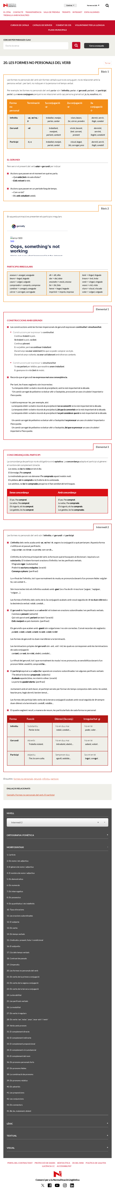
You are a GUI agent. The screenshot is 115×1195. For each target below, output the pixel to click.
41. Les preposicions (15, 1092)
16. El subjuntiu (13, 946)
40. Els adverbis (13, 1086)
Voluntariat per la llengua (90, 25)
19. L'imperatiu (13, 964)
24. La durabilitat (14, 995)
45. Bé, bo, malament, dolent (19, 1111)
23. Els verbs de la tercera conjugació (23, 989)
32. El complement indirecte (19, 1038)
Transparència (33, 12)
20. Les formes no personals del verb (22, 970)
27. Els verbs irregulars (17, 1013)
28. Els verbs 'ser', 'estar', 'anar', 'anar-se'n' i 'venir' (27, 1019)
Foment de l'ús (63, 25)
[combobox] (56, 822)
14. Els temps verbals (16, 934)
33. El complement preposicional (21, 1044)
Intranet (77, 12)
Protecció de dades (45, 1163)
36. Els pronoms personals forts (20, 1062)
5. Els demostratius (15, 879)
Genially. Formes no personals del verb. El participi (31, 794)
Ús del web (78, 1163)
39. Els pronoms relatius (17, 1080)
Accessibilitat (64, 1166)
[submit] (76, 45)
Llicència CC (48, 1166)
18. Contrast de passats (17, 958)
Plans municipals (57, 30)
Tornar (108, 63)
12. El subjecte (13, 922)
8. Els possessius (14, 897)
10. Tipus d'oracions (15, 909)
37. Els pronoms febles (16, 1068)
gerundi (37, 778)
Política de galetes (96, 1163)
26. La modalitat (14, 1007)
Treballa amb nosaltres (16, 15)
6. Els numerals (13, 885)
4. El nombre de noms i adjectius (21, 873)
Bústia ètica (63, 1163)
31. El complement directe (18, 1031)
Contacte (18, 12)
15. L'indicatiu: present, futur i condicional (25, 940)
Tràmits (66, 12)
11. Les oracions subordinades (20, 916)
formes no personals (23, 778)
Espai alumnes (91, 12)
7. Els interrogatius (15, 891)
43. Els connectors (15, 1105)
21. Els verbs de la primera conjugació (23, 977)
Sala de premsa (52, 12)
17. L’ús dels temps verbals (18, 952)
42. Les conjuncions (15, 1099)
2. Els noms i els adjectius (17, 861)
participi (55, 778)
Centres (69, 5)
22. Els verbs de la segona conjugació (22, 983)
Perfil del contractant (20, 1163)
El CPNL (7, 12)
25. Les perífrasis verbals (17, 1001)
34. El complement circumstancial (21, 1050)
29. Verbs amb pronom (17, 1025)
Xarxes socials (92, 5)
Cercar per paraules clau (17, 40)
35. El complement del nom (18, 1056)
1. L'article (11, 854)
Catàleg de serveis (42, 25)
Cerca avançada (96, 46)
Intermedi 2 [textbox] (55, 822)
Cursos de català (20, 25)
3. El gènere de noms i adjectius (20, 867)
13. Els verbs (12, 928)
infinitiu (46, 778)
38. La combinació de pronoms (20, 1074)
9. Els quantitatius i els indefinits (20, 903)
